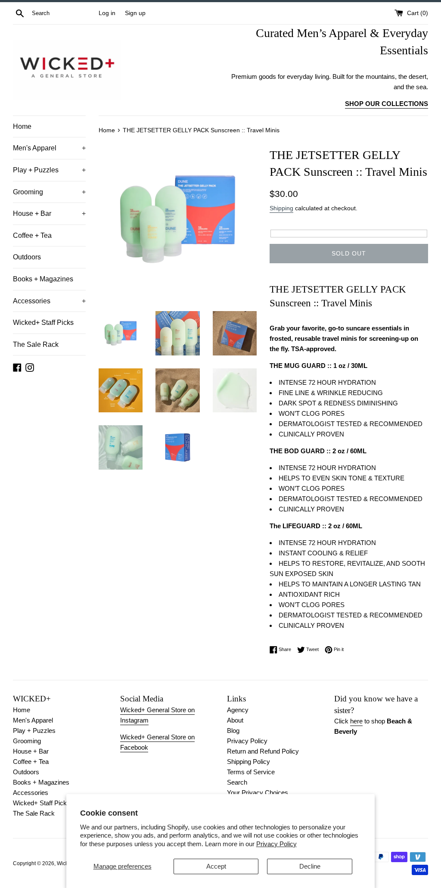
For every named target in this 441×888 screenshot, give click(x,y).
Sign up (135, 13)
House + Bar (49, 213)
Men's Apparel (49, 148)
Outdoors (27, 257)
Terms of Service (251, 772)
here (356, 721)
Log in (107, 13)
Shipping (281, 208)
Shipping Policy (248, 761)
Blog (233, 730)
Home (22, 126)
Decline (309, 866)
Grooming (49, 192)
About (235, 720)
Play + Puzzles (49, 170)
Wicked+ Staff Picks (43, 322)
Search (237, 782)
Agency (237, 710)
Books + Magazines (43, 279)
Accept (216, 866)
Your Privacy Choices (257, 792)
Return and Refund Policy (263, 751)
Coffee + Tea (32, 235)
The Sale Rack (36, 344)
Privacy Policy (276, 843)
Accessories (49, 301)
